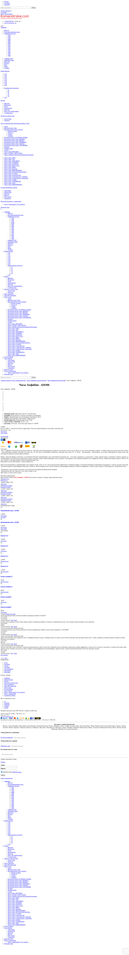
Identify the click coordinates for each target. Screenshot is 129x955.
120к (9, 48)
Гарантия (7, 664)
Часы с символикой (10, 694)
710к (9, 35)
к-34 (5, 83)
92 (8, 96)
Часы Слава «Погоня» (10, 169)
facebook (6, 703)
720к (9, 54)
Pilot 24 (6, 195)
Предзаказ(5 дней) (4, 516)
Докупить (4, 484)
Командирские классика (11, 88)
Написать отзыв (10, 614)
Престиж (7, 110)
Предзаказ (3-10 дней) (4, 432)
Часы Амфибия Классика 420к (56, 380)
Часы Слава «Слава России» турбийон (15, 176)
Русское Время (8, 689)
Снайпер (10, 136)
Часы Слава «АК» (9, 159)
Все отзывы (4, 655)
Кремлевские (8, 108)
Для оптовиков (8, 669)
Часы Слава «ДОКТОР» (11, 164)
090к (9, 43)
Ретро (6, 106)
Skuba (6, 66)
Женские (6, 103)
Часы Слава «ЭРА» (10, 183)
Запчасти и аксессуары (11, 683)
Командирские (8, 679)
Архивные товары (9, 695)
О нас (6, 662)
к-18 (5, 79)
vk (5, 701)
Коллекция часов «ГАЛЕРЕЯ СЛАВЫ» (16, 137)
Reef (5, 65)
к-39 (5, 97)
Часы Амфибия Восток (19, 380)
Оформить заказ (5, 746)
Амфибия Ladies (9, 60)
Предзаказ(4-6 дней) (4, 528)
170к (9, 38)
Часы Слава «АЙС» (10, 158)
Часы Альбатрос (9, 684)
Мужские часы (8, 939)
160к (9, 52)
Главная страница (6, 380)
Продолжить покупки (20, 737)
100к (9, 46)
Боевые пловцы (12, 131)
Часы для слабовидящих (11, 111)
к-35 (5, 75)
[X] (4, 440)
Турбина (6, 68)
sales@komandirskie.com (7, 716)
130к (9, 49)
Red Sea (6, 63)
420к (9, 36)
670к (9, 44)
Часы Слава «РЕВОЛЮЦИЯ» (13, 170)
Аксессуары (7, 119)
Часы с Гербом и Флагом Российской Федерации (18, 155)
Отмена (3, 762)
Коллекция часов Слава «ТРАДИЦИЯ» (16, 145)
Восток (6, 681)
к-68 (5, 85)
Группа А (10, 132)
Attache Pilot (7, 192)
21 (8, 89)
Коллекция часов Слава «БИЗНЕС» (15, 139)
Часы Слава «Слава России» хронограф (16, 178)
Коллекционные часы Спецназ (13, 129)
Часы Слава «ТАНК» (10, 180)
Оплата (6, 666)
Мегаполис (7, 105)
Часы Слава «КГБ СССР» (12, 165)
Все (6, 658)
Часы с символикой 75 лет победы (14, 204)
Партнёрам (7, 670)
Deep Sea (7, 193)
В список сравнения (7, 737)
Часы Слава (7, 687)
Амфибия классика (10, 33)
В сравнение (4, 436)
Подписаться (4, 561)
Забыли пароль (17, 772)
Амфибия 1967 (8, 58)
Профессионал (8, 148)
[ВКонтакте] (2, 440)
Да (11, 620)
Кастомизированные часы (12, 32)
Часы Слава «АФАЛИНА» (12, 161)
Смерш (10, 134)
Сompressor (7, 198)
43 (8, 93)
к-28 (5, 82)
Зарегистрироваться (7, 778)
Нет (15, 620)
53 (8, 94)
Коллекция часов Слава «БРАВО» (14, 140)
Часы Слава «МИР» (10, 167)
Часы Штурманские (10, 686)
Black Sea (7, 62)
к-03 (5, 80)
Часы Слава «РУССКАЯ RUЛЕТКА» (15, 172)
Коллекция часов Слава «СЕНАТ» (14, 144)
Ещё (2, 26)
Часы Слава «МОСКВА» (11, 151)
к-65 (5, 77)
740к (9, 55)
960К (9, 40)
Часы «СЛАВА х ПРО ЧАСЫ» (13, 153)
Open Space (7, 190)
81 (8, 91)
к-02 (5, 74)
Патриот (6, 147)
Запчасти (7, 120)
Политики (7, 672)
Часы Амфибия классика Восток (36, 380)
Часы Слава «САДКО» (11, 173)
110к (9, 51)
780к (9, 41)
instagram (7, 704)
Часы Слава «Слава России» (12, 175)
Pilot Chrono (7, 197)
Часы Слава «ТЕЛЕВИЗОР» (12, 181)
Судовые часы (8, 113)
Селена (6, 150)
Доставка (7, 667)
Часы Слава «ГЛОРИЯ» (11, 162)
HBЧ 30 (6, 30)
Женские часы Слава (10, 128)
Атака (6, 126)
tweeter (6, 707)
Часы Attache (8, 690)
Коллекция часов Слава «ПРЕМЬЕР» (15, 142)
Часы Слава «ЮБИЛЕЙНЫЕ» (13, 184)
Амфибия (7, 678)
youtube (6, 706)
